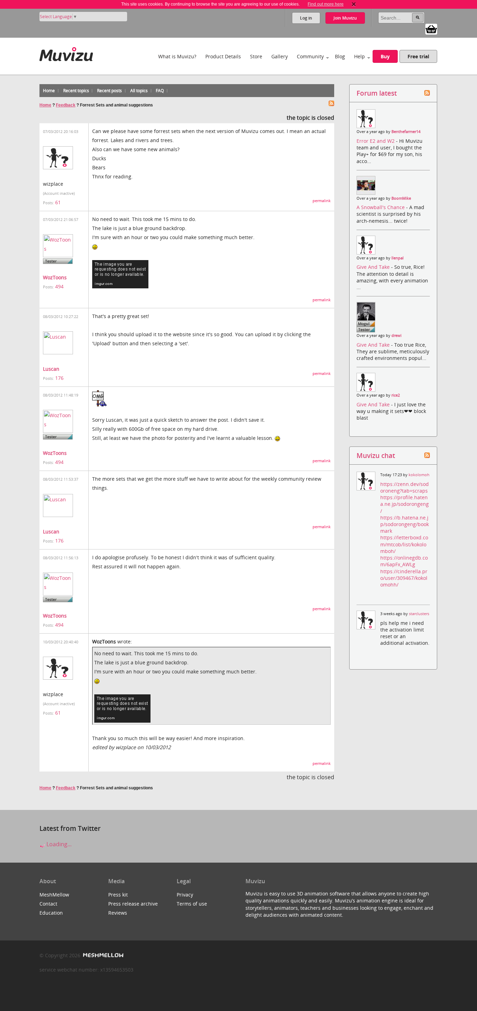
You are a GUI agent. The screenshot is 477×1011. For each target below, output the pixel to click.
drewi (396, 335)
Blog (340, 56)
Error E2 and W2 (376, 141)
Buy (385, 56)
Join (345, 18)
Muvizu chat (376, 455)
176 (59, 378)
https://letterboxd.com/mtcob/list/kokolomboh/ (404, 544)
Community (310, 56)
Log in (306, 18)
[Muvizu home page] (66, 52)
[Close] (354, 4)
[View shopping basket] (431, 28)
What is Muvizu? (177, 56)
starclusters (419, 613)
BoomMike (401, 198)
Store (256, 56)
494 (59, 286)
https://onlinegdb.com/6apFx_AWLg (404, 561)
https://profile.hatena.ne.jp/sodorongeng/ (404, 504)
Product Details (223, 56)
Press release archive (133, 903)
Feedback (65, 105)
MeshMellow (54, 894)
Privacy (185, 894)
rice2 (395, 395)
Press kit (118, 894)
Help (359, 56)
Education (51, 912)
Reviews (117, 912)
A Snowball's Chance (381, 207)
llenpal (397, 258)
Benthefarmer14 (405, 131)
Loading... (58, 844)
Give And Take (374, 267)
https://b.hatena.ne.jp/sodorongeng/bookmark (404, 524)
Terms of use (192, 903)
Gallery (279, 56)
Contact (48, 903)
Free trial (418, 56)
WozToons (55, 277)
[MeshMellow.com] (102, 955)
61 (58, 202)
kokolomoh (419, 474)
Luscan (51, 369)
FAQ (160, 91)
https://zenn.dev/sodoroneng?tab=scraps (404, 487)
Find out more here (326, 4)
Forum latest (377, 93)
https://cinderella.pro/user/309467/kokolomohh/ (403, 578)
